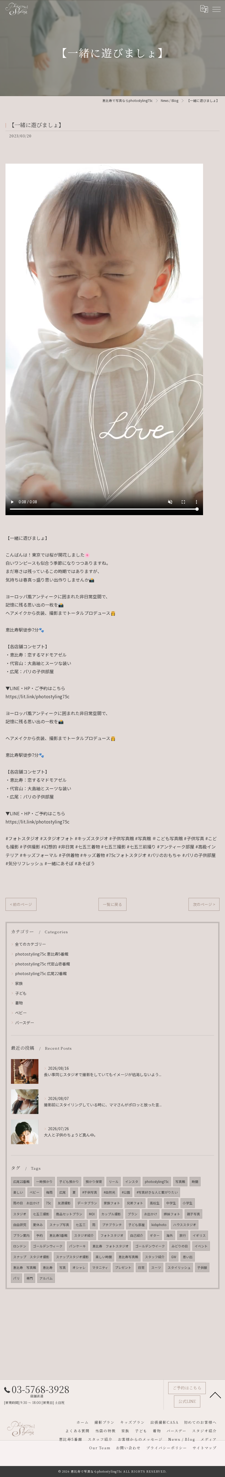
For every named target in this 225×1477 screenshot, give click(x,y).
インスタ (131, 1181)
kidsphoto (159, 1224)
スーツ (156, 1267)
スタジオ (19, 1214)
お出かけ (150, 1214)
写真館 (180, 1181)
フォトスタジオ (111, 1235)
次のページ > (204, 904)
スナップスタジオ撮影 (72, 1257)
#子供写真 (89, 1192)
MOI (92, 1214)
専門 (29, 1278)
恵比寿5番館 (58, 1235)
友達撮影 (64, 1203)
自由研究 (19, 1224)
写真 (62, 1267)
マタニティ (100, 1267)
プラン (132, 1214)
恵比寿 (48, 1267)
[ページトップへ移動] (215, 1394)
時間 (195, 1181)
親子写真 (193, 1214)
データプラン (87, 1203)
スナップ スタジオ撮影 (31, 1257)
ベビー (21, 1012)
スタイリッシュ (179, 1267)
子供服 (202, 1267)
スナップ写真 (59, 1224)
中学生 (171, 1203)
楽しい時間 (103, 1257)
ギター (155, 1235)
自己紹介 (136, 1235)
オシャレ (79, 1267)
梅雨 (49, 1192)
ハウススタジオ (184, 1224)
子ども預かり (69, 1181)
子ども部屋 (136, 1224)
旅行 (182, 1235)
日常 (141, 1267)
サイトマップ (205, 1447)
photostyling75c (157, 1181)
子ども (21, 993)
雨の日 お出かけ (26, 1203)
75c (48, 1203)
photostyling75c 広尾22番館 (41, 973)
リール (114, 1181)
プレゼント (123, 1267)
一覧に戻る (112, 904)
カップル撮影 (111, 1214)
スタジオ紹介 (84, 1235)
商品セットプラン (69, 1214)
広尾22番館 (21, 1181)
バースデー (24, 1022)
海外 (169, 1235)
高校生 (155, 1203)
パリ (16, 1278)
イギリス (199, 1235)
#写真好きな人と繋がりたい (157, 1192)
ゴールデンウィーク (48, 1246)
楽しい (18, 1192)
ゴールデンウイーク (150, 1246)
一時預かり (44, 1181)
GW (173, 1257)
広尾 (62, 1192)
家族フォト (112, 1203)
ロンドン (19, 1246)
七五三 (81, 1224)
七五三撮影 (41, 1214)
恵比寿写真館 (128, 1257)
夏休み (38, 1224)
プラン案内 (21, 1235)
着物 (19, 1003)
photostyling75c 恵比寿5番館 (41, 954)
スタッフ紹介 (155, 1257)
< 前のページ (21, 904)
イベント (201, 1246)
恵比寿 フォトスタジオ (110, 1246)
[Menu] (216, 9)
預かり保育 (94, 1181)
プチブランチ (112, 1224)
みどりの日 (179, 1246)
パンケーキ (77, 1246)
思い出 (188, 1257)
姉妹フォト (172, 1214)
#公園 (126, 1192)
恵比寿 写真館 (24, 1267)
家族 (19, 983)
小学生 (188, 1203)
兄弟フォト (135, 1203)
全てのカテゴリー (30, 944)
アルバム (46, 1278)
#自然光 (109, 1192)
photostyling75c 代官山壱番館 (42, 964)
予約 (39, 1235)
